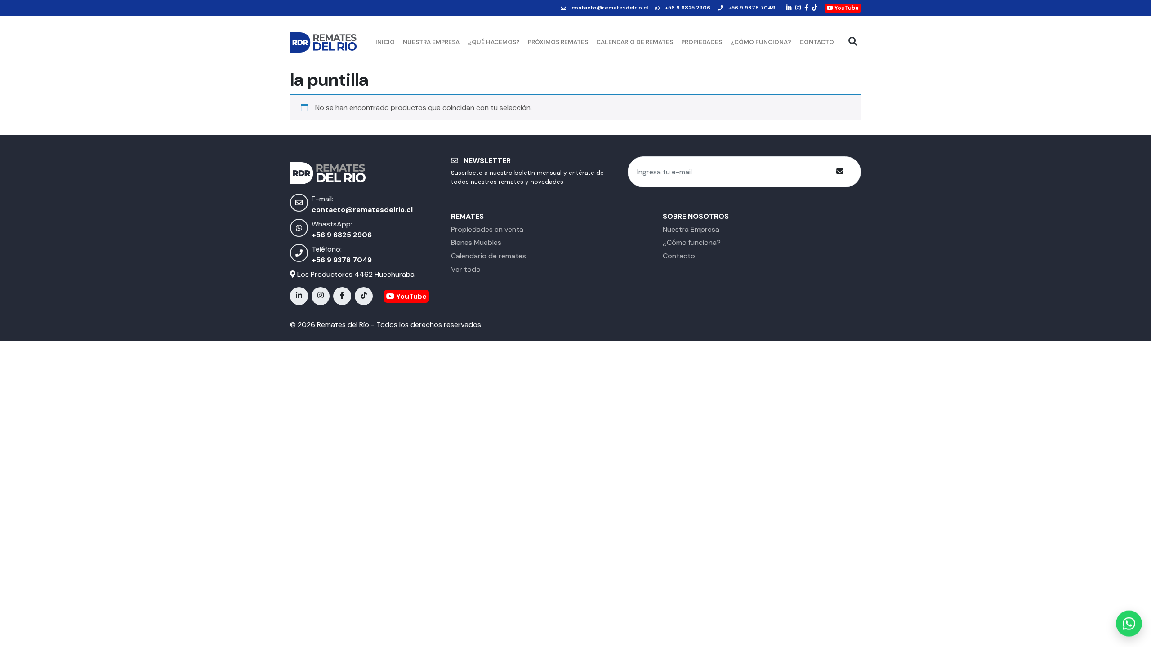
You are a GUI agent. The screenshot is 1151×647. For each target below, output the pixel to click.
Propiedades (701, 42)
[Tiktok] (814, 8)
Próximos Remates (558, 42)
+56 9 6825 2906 (687, 7)
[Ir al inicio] (323, 42)
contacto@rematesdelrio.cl (609, 7)
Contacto (816, 42)
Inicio (385, 42)
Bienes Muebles (476, 242)
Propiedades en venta (487, 229)
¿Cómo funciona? (761, 42)
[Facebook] (806, 8)
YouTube (846, 8)
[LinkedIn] (789, 8)
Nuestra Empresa (431, 42)
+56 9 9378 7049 (752, 7)
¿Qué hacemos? (494, 42)
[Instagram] (798, 8)
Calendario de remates (634, 42)
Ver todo (466, 269)
